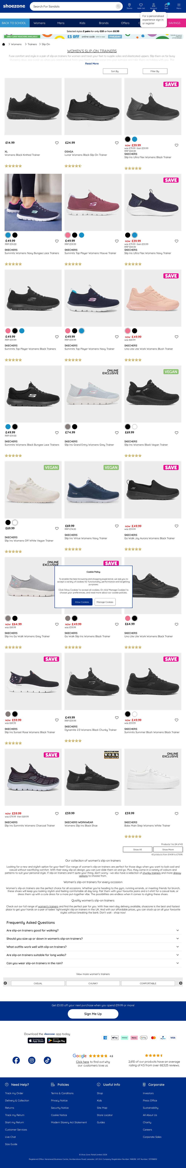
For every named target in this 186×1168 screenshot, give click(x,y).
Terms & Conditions (62, 1093)
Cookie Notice (59, 1115)
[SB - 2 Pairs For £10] (93, 31)
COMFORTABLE (148, 983)
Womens (16, 44)
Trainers (32, 44)
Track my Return (14, 1115)
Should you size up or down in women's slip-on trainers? (45, 938)
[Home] (3, 44)
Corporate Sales (152, 1137)
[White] (134, 426)
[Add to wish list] (56, 143)
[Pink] (8, 330)
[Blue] (134, 139)
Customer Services (16, 1129)
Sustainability (150, 1107)
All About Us (150, 1115)
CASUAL (38, 983)
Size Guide (11, 1144)
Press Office (150, 1100)
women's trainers (48, 906)
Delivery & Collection (17, 1100)
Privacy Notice (59, 1100)
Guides (101, 1122)
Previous (5, 983)
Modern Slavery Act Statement (69, 1122)
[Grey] (67, 618)
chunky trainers (152, 872)
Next (181, 983)
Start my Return (14, 1122)
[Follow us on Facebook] (16, 1060)
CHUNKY (93, 983)
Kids (99, 1100)
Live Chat (10, 1137)
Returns (9, 1107)
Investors (148, 1093)
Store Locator (105, 1115)
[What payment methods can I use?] (139, 1038)
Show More (168, 849)
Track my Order (14, 1093)
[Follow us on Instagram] (31, 1060)
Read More (92, 63)
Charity (147, 1122)
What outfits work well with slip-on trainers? (36, 947)
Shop (100, 1093)
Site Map (102, 1107)
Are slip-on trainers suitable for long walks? (36, 955)
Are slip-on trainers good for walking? (32, 930)
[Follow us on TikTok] (47, 1060)
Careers (147, 1129)
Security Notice (60, 1107)
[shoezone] (14, 6)
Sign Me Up (93, 1014)
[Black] (14, 235)
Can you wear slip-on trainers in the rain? (35, 963)
